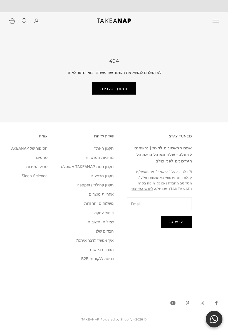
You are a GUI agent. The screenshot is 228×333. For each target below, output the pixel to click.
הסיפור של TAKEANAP (28, 148)
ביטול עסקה (104, 212)
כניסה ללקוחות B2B (97, 258)
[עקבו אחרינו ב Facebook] (216, 303)
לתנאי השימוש (142, 189)
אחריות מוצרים (101, 194)
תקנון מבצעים (102, 175)
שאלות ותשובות (101, 221)
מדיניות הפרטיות (100, 157)
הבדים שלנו (104, 231)
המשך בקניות (113, 88)
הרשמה (176, 221)
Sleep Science (35, 175)
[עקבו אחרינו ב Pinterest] (187, 303)
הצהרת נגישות (102, 249)
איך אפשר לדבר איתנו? (95, 240)
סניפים (42, 157)
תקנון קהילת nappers (95, 184)
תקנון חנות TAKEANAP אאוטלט (87, 166)
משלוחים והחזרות (99, 203)
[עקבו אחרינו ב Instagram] (202, 303)
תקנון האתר (104, 148)
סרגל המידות (37, 166)
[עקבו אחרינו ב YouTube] (173, 303)
